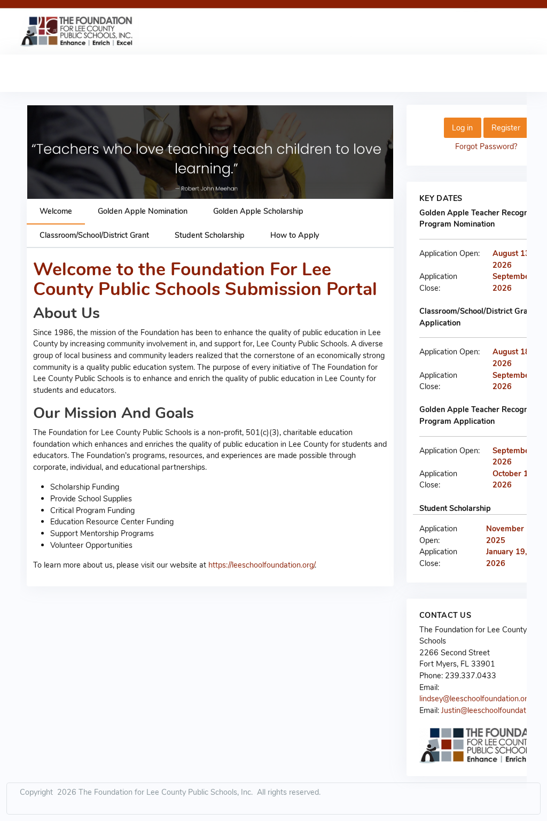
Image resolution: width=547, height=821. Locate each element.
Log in (462, 127)
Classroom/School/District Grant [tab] (94, 235)
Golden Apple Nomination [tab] (142, 211)
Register (505, 127)
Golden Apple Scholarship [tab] (258, 211)
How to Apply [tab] (294, 235)
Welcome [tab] (56, 211)
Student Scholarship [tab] (210, 235)
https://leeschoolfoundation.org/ (261, 565)
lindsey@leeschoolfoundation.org (475, 698)
